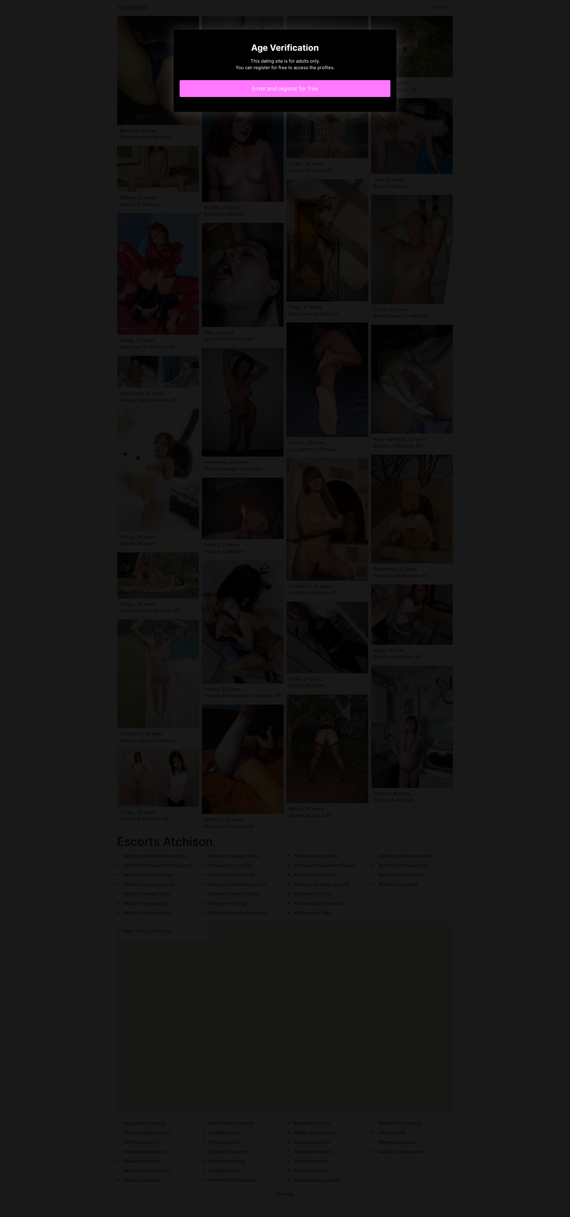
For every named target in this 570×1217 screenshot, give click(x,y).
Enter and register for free (285, 88)
